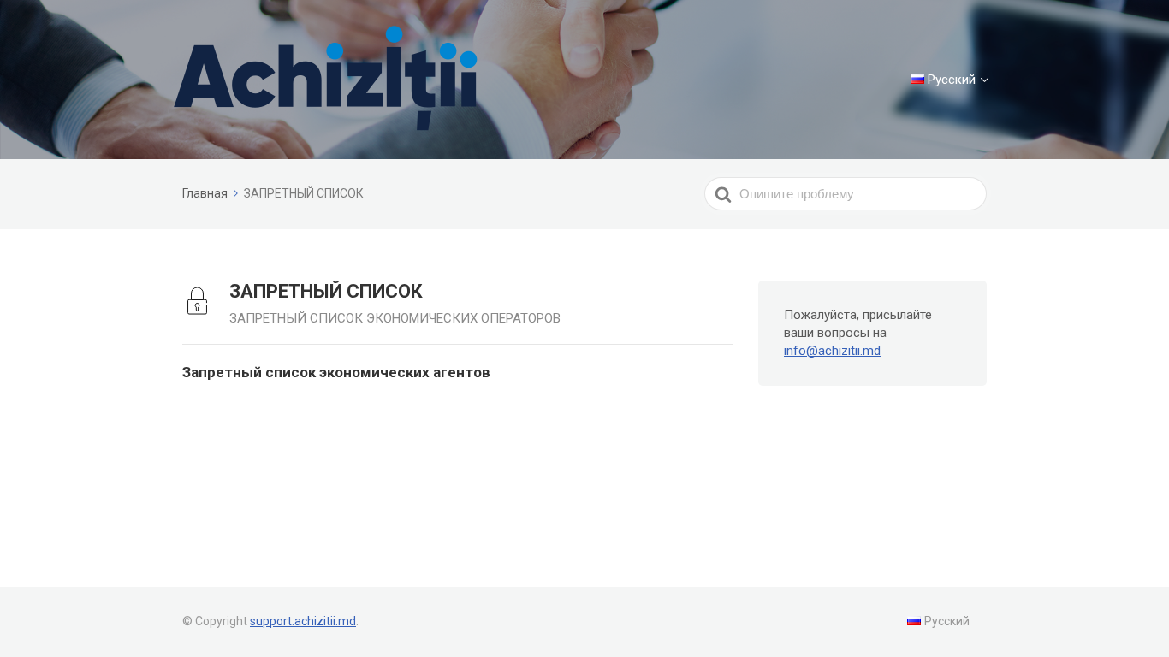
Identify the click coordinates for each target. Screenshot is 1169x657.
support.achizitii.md (303, 621)
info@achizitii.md (832, 350)
